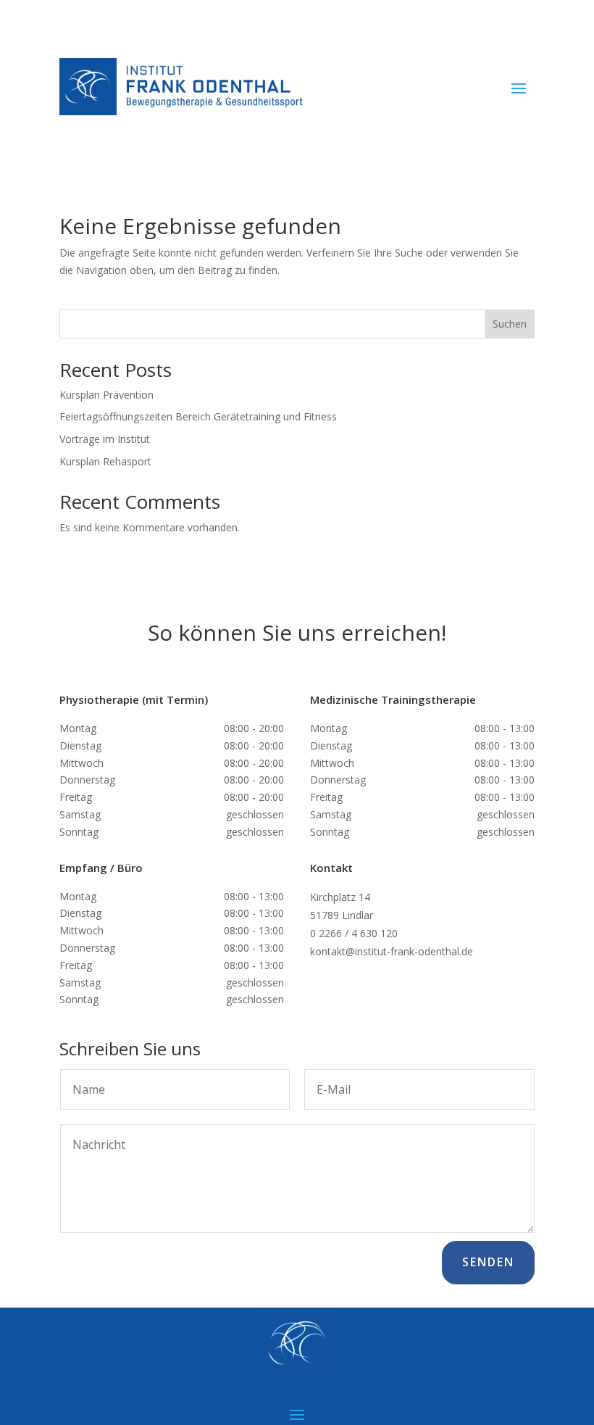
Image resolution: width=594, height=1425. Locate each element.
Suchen (510, 324)
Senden (488, 1262)
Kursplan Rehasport (105, 461)
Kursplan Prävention (106, 395)
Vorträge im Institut (104, 439)
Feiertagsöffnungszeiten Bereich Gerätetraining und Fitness (198, 416)
